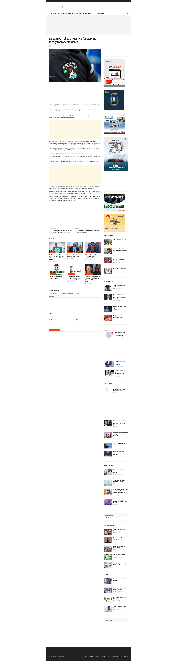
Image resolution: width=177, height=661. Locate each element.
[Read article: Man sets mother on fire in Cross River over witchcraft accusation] (109, 335)
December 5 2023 (63, 46)
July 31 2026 (116, 609)
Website (78, 319)
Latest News (63, 13)
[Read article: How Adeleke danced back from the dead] (108, 581)
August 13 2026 (118, 366)
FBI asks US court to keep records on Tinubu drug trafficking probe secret (91, 256)
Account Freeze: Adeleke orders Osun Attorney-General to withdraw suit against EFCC (120, 491)
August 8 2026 (117, 300)
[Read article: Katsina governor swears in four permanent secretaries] (108, 318)
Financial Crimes (86, 13)
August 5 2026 (117, 600)
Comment (52, 296)
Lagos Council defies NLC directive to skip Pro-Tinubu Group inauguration (119, 259)
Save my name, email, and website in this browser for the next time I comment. (68, 325)
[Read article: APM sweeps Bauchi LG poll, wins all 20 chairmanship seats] (108, 251)
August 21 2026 (53, 261)
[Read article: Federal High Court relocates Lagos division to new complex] (108, 271)
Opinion (95, 13)
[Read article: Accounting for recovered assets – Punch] (108, 549)
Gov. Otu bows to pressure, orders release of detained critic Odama (120, 471)
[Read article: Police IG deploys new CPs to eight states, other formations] (108, 309)
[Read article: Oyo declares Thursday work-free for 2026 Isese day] (108, 483)
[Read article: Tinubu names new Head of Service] (108, 288)
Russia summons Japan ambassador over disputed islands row (119, 453)
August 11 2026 (117, 566)
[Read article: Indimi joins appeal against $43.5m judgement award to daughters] (109, 373)
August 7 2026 (117, 309)
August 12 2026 (117, 262)
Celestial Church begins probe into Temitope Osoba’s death (120, 363)
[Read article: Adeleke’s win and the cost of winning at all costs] (108, 590)
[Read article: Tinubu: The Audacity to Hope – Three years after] (108, 609)
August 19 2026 (117, 288)
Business (78, 13)
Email (51, 319)
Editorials (101, 13)
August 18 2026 (117, 242)
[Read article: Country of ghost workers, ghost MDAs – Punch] (108, 565)
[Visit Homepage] (57, 7)
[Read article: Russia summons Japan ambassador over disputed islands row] (108, 454)
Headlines (56, 13)
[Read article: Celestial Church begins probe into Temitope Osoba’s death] (109, 364)
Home (50, 13)
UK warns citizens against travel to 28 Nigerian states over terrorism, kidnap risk (74, 278)
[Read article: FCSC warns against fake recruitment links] (57, 269)
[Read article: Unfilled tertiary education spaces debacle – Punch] (108, 540)
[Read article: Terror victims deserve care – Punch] (108, 532)
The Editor (55, 46)
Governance (71, 13)
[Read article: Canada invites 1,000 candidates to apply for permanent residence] (108, 435)
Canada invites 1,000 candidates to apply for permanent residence (120, 434)
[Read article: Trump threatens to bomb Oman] (108, 446)
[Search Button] (127, 14)
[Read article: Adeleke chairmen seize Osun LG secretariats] (108, 242)
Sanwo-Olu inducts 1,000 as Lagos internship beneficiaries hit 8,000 (120, 501)
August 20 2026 (118, 337)
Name (51, 313)
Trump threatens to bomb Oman (120, 443)
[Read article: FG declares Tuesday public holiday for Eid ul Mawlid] (75, 247)
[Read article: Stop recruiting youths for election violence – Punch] (108, 557)
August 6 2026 (117, 271)
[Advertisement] (88, 25)
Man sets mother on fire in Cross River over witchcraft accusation (120, 334)
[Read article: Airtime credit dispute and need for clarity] (108, 600)
